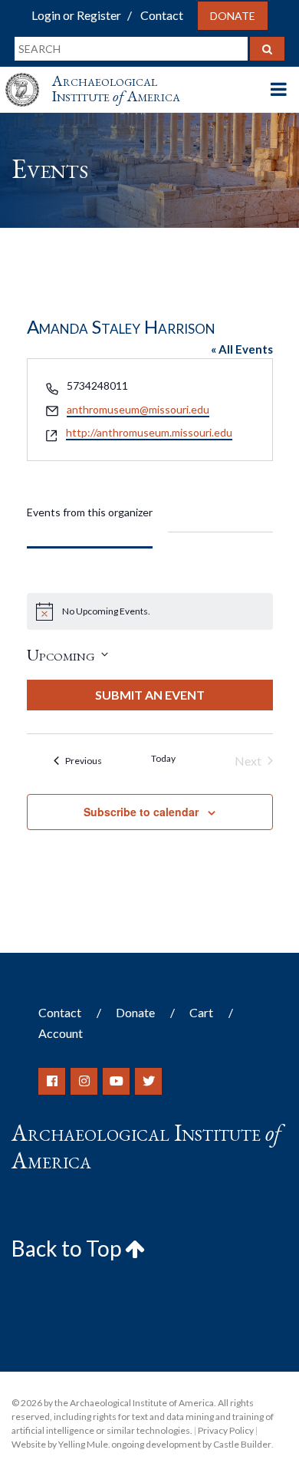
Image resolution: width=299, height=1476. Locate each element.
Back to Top (68, 1248)
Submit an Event (150, 694)
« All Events (242, 349)
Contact (161, 15)
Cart (201, 1012)
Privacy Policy (226, 1430)
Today (163, 758)
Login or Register (76, 15)
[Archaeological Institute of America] (28, 75)
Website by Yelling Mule (60, 1444)
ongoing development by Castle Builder (191, 1444)
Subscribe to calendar (141, 811)
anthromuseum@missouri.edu (138, 409)
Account (60, 1033)
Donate (232, 15)
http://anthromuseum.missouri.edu (149, 432)
